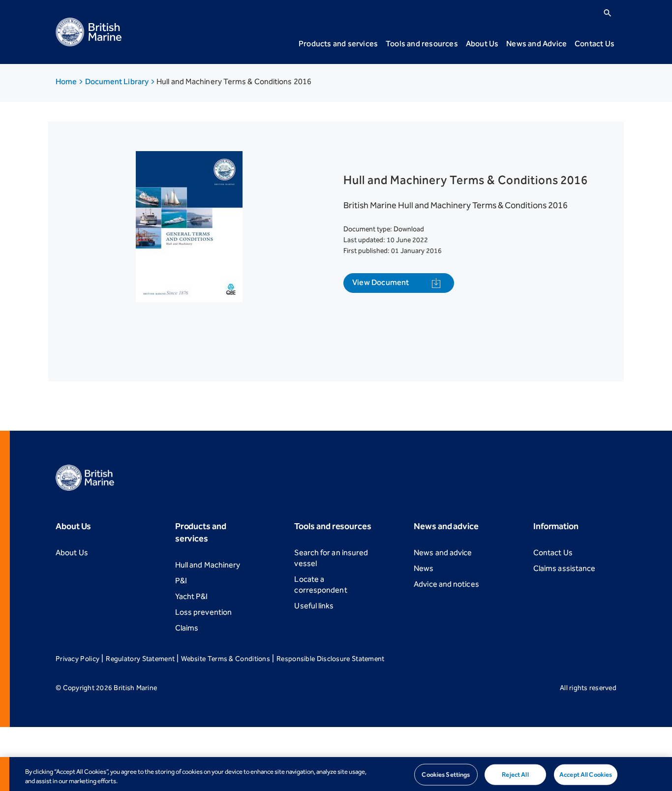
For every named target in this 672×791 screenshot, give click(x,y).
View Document (380, 282)
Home (67, 81)
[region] (336, 774)
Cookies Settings (446, 774)
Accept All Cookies (585, 774)
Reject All (515, 774)
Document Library (118, 81)
